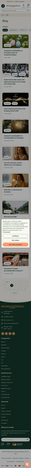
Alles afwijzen (15, 240)
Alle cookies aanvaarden (15, 244)
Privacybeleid (6, 232)
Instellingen (15, 236)
